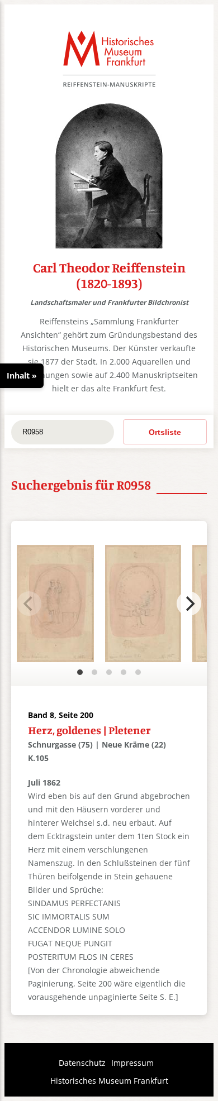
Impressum (132, 1062)
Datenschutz (82, 1062)
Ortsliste (165, 432)
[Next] (189, 603)
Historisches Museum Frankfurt (109, 1080)
